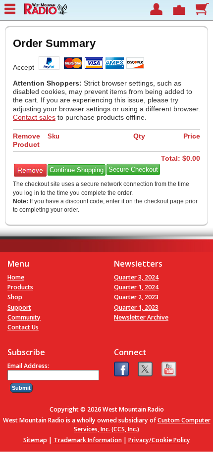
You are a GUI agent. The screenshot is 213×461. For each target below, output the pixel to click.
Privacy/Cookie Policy (159, 440)
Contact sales (34, 117)
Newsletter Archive (141, 317)
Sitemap (35, 440)
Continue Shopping (77, 170)
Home (15, 277)
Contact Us (23, 327)
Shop (14, 297)
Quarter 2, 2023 (136, 297)
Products (20, 287)
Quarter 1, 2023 (136, 307)
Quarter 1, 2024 (136, 287)
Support (19, 307)
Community (24, 317)
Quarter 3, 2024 (136, 277)
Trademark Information (87, 440)
